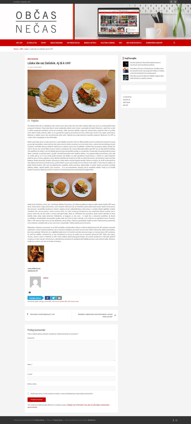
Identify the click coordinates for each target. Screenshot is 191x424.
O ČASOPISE (127, 97)
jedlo (36, 301)
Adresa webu (32, 384)
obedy (41, 301)
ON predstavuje (73, 43)
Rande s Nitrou (90, 43)
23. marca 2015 (32, 67)
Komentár (31, 338)
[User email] (30, 292)
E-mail (30, 374)
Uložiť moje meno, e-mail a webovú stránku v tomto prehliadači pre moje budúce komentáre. (61, 394)
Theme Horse (58, 420)
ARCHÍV (125, 105)
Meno (30, 364)
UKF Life (19, 43)
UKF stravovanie (73, 301)
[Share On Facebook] (47, 298)
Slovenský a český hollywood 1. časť (42, 314)
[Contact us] (59, 298)
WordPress (92, 420)
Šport (43, 43)
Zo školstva (32, 43)
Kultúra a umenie (108, 43)
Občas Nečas (39, 420)
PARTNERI (126, 102)
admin (40, 67)
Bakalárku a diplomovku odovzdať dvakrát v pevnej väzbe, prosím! (95, 315)
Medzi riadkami (56, 43)
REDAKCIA (126, 100)
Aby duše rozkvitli (134, 43)
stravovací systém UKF (59, 301)
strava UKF (47, 301)
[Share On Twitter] (53, 298)
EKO (120, 43)
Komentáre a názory (154, 43)
